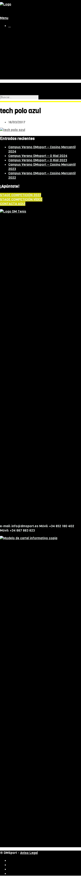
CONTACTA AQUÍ (12, 204)
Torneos (14, 68)
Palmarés (24, 55)
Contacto (14, 77)
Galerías (23, 59)
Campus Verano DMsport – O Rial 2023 (37, 160)
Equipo (22, 46)
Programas (25, 51)
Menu (4, 18)
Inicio (12, 33)
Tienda (13, 38)
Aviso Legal (29, 853)
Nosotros (14, 42)
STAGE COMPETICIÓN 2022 (20, 195)
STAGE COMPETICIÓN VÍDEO (21, 199)
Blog (11, 73)
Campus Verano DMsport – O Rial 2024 (37, 156)
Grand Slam (16, 64)
